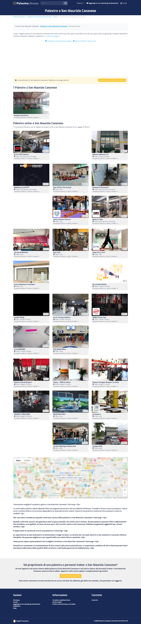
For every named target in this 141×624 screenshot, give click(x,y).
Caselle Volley (19, 317)
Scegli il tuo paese (22, 621)
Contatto (95, 600)
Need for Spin (97, 219)
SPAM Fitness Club (99, 317)
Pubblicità (16, 606)
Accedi (124, 3)
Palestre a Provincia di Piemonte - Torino (42, 17)
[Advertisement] (70, 60)
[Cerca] (65, 3)
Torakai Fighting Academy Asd (64, 446)
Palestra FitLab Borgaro (23, 382)
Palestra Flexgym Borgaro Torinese (105, 382)
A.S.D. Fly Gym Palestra (61, 317)
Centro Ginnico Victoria (61, 219)
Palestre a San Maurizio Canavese (53, 26)
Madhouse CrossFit (21, 187)
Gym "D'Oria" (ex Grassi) (62, 187)
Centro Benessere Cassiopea (24, 284)
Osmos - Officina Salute (62, 382)
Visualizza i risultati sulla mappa (59, 41)
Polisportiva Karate (21, 115)
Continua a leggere (52, 36)
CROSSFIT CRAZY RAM (22, 414)
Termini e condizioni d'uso (61, 600)
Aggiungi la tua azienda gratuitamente (103, 3)
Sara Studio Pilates (99, 284)
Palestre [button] (80, 3)
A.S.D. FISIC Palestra (21, 154)
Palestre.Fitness (19, 17)
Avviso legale (57, 602)
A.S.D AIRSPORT (19, 349)
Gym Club (56, 252)
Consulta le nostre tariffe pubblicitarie (112, 80)
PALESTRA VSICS (59, 414)
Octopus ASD (97, 446)
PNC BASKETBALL (59, 349)
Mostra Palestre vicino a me (85, 41)
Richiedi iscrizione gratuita (70, 576)
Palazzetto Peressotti (100, 187)
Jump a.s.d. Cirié (98, 252)
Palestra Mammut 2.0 (100, 154)
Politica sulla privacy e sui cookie (63, 604)
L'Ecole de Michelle (21, 252)
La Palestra (96, 414)
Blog (14, 608)
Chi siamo (16, 600)
